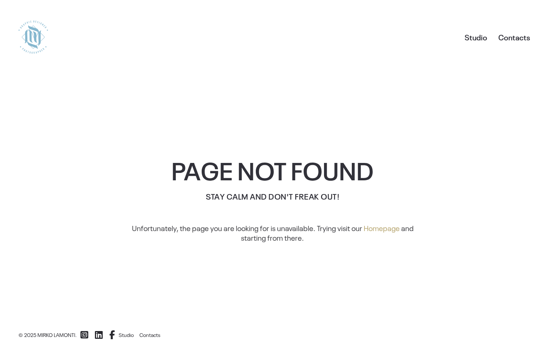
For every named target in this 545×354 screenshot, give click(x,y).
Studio (476, 37)
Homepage (382, 228)
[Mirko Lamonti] (33, 37)
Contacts (514, 37)
